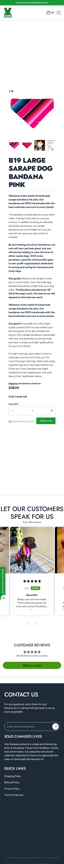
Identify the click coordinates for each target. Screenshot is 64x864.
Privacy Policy (11, 788)
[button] (29, 623)
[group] (14, 145)
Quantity (13, 404)
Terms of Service (13, 795)
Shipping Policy (12, 776)
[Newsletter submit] (55, 726)
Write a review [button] (32, 665)
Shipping (13, 383)
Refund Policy (12, 782)
